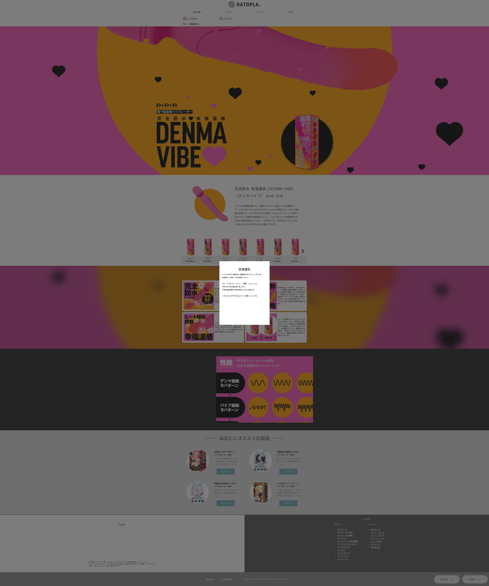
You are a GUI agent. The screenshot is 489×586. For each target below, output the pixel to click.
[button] (265, 265)
